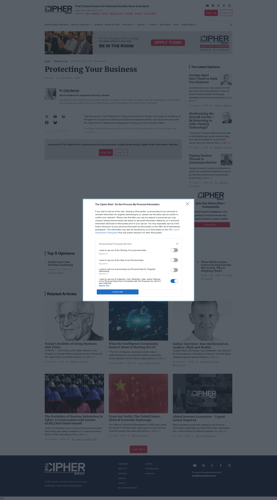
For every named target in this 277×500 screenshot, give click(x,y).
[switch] (174, 250)
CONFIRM (117, 292)
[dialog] (138, 250)
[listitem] (138, 243)
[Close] (188, 204)
